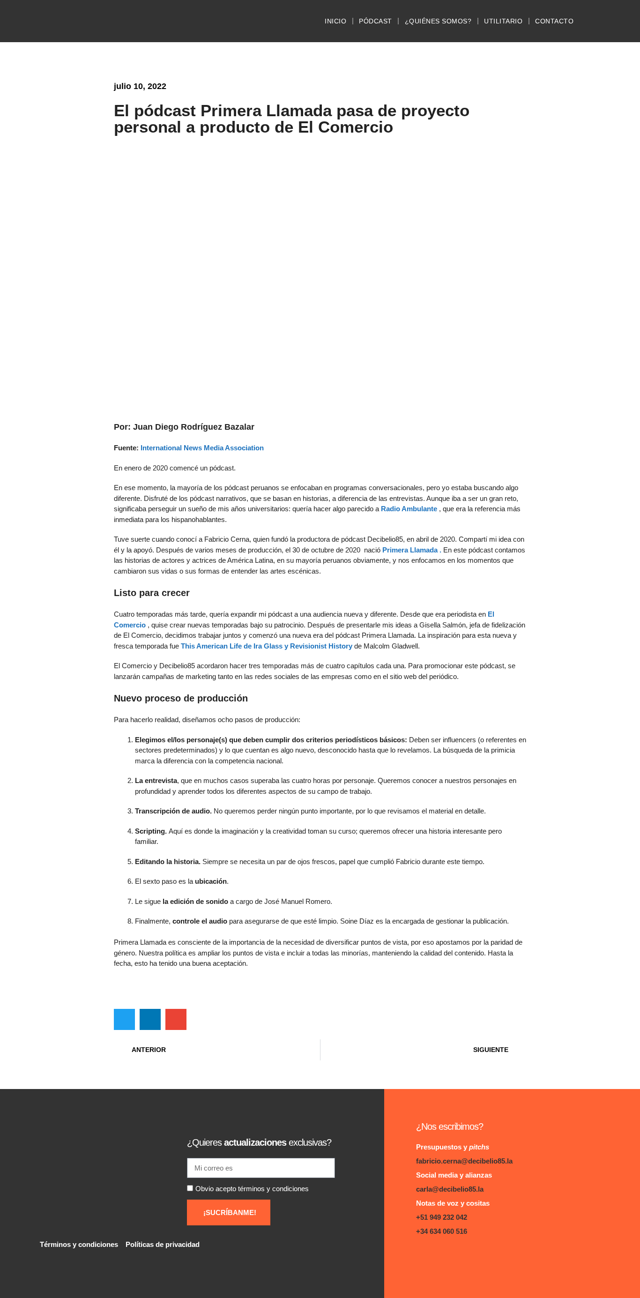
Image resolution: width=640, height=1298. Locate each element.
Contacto (554, 21)
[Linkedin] (424, 1258)
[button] (124, 1019)
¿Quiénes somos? (438, 21)
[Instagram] (443, 1258)
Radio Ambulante (409, 509)
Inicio (335, 21)
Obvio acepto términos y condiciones (252, 1189)
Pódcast (375, 21)
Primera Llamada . (412, 550)
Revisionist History (321, 646)
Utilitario (503, 21)
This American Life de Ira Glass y (235, 646)
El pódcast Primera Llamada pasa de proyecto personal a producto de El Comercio (291, 118)
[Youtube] (480, 1258)
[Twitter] (462, 1258)
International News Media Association (203, 448)
